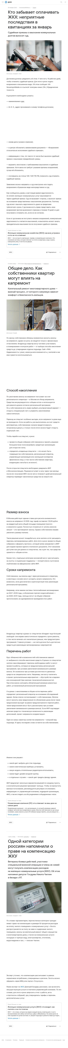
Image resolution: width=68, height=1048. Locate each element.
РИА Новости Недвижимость (32, 263)
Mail (3, 1046)
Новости (46, 263)
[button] (34, 55)
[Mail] (6, 2)
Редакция (21, 1046)
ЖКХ (22, 987)
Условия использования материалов (35, 1046)
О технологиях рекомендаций (53, 1046)
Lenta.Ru (26, 836)
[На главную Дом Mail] (9, 2)
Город (34, 7)
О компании (8, 1046)
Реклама (15, 1046)
